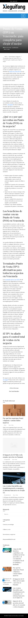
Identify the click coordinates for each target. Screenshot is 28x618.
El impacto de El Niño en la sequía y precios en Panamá (13, 456)
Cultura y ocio (6, 529)
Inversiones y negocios (9, 21)
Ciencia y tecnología (8, 524)
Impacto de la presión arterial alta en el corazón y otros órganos (19, 604)
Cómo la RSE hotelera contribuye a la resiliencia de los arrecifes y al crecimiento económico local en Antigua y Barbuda (18, 556)
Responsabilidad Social (9, 539)
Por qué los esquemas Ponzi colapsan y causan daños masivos (13, 420)
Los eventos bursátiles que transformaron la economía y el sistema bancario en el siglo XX (14, 489)
